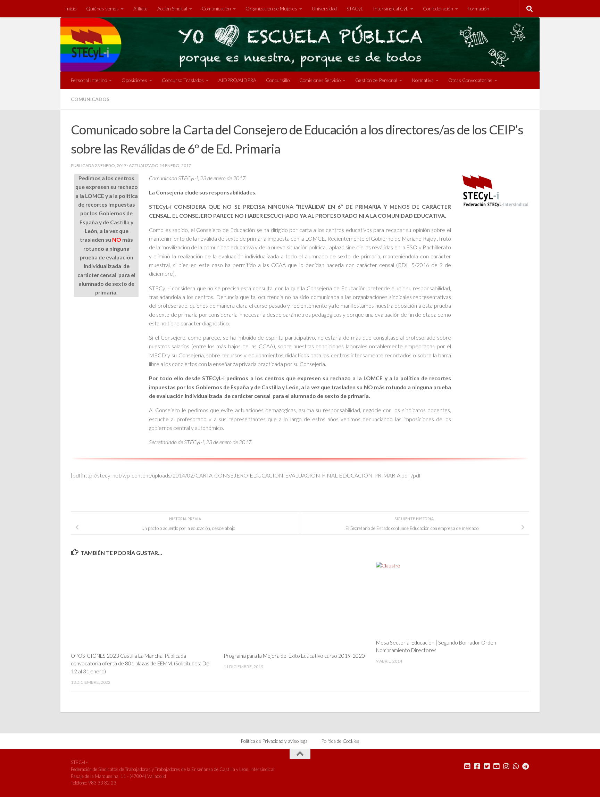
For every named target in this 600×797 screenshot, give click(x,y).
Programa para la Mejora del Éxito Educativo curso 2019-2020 (294, 656)
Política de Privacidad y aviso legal (275, 741)
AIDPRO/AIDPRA (237, 80)
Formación (478, 8)
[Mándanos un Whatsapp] (515, 766)
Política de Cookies (340, 741)
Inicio (70, 8)
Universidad (324, 8)
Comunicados (90, 99)
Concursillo (278, 80)
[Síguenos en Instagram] (506, 766)
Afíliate (140, 8)
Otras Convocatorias (470, 80)
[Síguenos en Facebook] (477, 766)
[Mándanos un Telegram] (525, 766)
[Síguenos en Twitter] (486, 766)
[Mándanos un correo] (467, 766)
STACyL (355, 8)
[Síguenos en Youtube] (496, 766)
